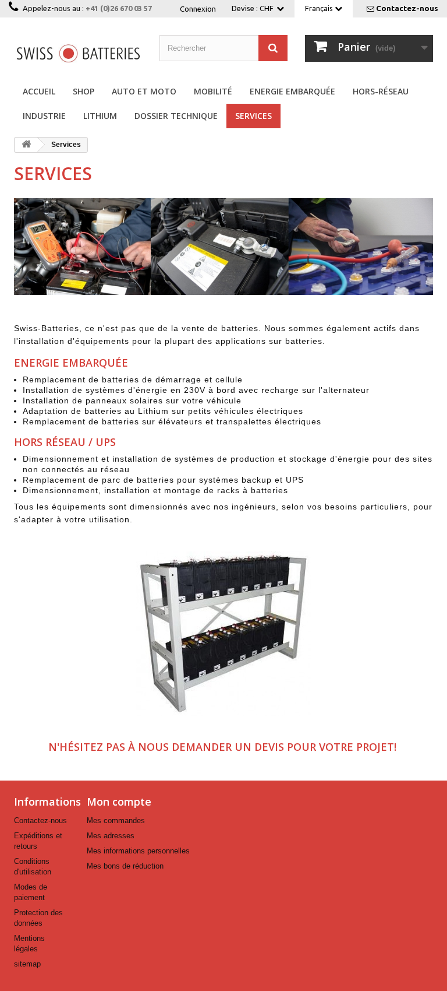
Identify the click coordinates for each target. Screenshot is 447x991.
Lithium (100, 115)
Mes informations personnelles (138, 850)
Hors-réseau (381, 91)
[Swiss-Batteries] (78, 53)
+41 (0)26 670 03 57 (119, 8)
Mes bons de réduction (125, 866)
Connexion (198, 9)
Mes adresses (110, 835)
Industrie (44, 115)
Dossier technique (176, 115)
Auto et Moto (144, 91)
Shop (83, 91)
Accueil (39, 91)
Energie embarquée (292, 91)
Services (253, 115)
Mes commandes (116, 820)
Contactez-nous (407, 8)
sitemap (27, 964)
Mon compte (119, 802)
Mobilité (213, 91)
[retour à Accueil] (26, 145)
